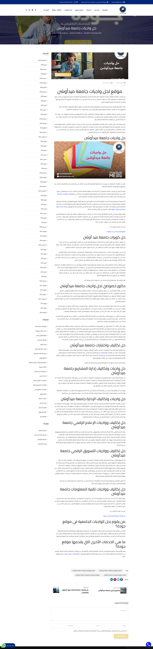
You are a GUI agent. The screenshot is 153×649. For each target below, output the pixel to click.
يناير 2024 (43, 168)
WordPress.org (42, 444)
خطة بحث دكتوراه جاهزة (39, 380)
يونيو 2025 (43, 96)
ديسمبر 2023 (42, 173)
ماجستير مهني (42, 412)
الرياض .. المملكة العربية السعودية (68, 2)
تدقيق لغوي (42, 358)
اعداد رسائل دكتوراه (41, 331)
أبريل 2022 (43, 263)
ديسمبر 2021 (42, 281)
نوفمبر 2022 (43, 231)
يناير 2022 (43, 276)
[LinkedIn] (111, 579)
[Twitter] (118, 579)
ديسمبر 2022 (42, 227)
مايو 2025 (43, 101)
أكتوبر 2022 (43, 236)
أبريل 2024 (43, 155)
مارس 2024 (43, 159)
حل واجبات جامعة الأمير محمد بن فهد (114, 516)
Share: (126, 579)
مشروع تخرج (43, 416)
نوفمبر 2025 (43, 83)
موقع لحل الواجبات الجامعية (65, 194)
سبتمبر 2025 (43, 92)
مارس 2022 (43, 267)
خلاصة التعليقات (41, 439)
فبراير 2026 (43, 73)
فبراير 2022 (43, 272)
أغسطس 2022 (42, 245)
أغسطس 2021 (42, 299)
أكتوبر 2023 (43, 182)
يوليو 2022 (43, 249)
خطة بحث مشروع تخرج (40, 389)
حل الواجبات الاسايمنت (75, 33)
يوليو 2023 (43, 195)
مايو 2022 (43, 258)
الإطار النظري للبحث (41, 335)
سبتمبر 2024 (43, 132)
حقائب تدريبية (42, 367)
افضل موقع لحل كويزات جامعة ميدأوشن (84, 570)
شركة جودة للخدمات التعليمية (92, 33)
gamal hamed (107, 83)
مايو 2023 (43, 204)
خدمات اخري (43, 376)
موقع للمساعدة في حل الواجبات (115, 231)
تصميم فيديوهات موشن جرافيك (37, 362)
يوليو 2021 (43, 303)
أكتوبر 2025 (43, 87)
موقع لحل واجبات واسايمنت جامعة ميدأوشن (88, 575)
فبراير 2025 (43, 114)
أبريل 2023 (43, 209)
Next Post (85, 587)
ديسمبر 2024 (42, 119)
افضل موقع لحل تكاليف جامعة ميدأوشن (110, 570)
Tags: (126, 570)
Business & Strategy (40, 326)
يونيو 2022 (43, 254)
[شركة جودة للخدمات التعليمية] (122, 10)
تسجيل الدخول (42, 430)
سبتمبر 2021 (43, 294)
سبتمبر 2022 (43, 240)
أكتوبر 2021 (43, 290)
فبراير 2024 (43, 164)
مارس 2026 (43, 69)
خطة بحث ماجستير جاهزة (39, 385)
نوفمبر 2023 (43, 177)
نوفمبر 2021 (43, 285)
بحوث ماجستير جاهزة (40, 349)
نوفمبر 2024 (43, 123)
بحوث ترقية (43, 344)
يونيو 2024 (43, 146)
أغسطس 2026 (42, 60)
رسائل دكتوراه (115, 209)
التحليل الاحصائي (41, 340)
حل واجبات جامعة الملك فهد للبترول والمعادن (75, 591)
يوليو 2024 (43, 141)
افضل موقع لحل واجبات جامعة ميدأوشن (115, 575)
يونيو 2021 (43, 308)
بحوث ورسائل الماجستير (40, 353)
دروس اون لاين (42, 407)
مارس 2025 (43, 110)
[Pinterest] (115, 579)
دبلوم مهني (43, 394)
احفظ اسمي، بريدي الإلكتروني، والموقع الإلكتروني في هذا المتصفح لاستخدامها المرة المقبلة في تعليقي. (100, 631)
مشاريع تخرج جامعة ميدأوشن (109, 590)
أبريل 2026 (43, 64)
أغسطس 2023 (42, 191)
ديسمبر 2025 (42, 78)
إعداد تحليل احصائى (69, 553)
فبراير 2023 (43, 218)
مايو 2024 (43, 150)
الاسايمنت (103, 352)
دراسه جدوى (42, 403)
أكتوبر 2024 (43, 128)
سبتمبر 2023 (43, 186)
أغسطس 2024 (42, 137)
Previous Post (116, 588)
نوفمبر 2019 (43, 312)
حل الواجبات (93, 533)
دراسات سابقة (42, 398)
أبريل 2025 (43, 105)
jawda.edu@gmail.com (118, 2)
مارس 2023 (43, 213)
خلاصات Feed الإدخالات (40, 435)
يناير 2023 (43, 222)
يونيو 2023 (43, 200)
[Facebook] (121, 579)
